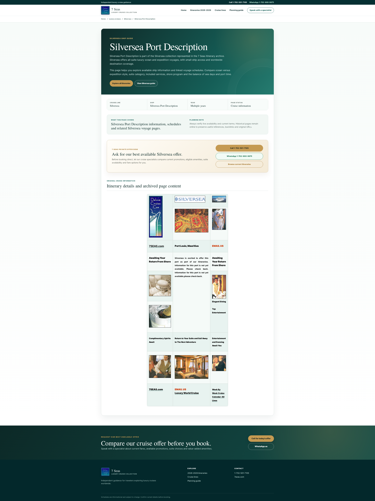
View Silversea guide (146, 83)
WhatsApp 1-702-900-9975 (261, 2)
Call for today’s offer (261, 438)
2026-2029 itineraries (197, 473)
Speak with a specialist (260, 10)
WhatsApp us (261, 446)
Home (183, 10)
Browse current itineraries (239, 164)
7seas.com (239, 477)
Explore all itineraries (121, 83)
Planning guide (236, 10)
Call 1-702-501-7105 (238, 2)
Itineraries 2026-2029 (200, 10)
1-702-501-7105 (241, 473)
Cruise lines (220, 10)
